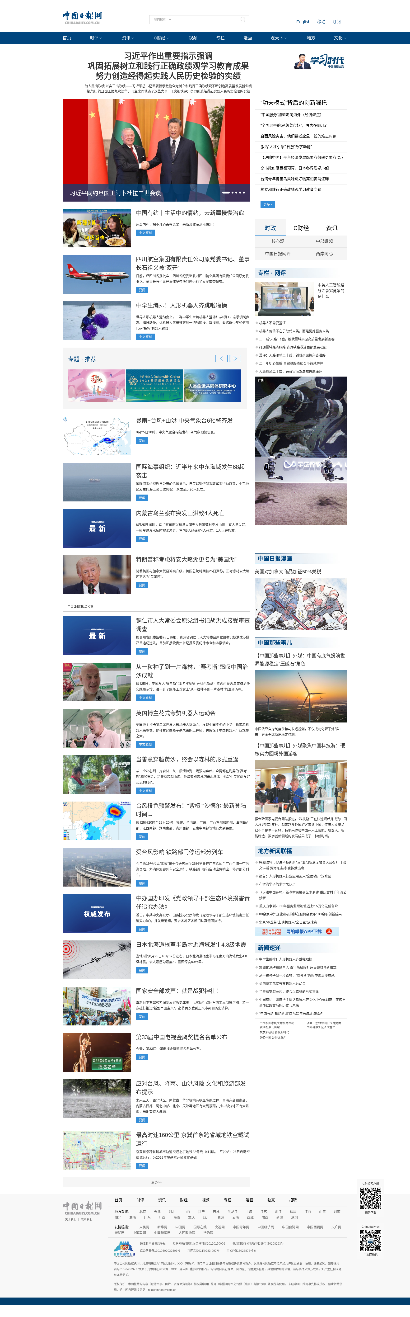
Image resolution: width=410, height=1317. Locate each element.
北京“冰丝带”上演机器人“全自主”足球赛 (288, 922)
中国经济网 (265, 1227)
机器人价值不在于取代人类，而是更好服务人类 (294, 331)
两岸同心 (324, 253)
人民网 (144, 1227)
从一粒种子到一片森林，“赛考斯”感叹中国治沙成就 (297, 975)
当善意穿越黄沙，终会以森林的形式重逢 (187, 759)
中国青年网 (241, 1227)
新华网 (162, 1227)
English (303, 21)
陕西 (265, 1217)
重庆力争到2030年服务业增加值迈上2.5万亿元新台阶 (298, 906)
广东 (147, 1217)
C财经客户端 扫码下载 (371, 1198)
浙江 (278, 1211)
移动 (321, 21)
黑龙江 (233, 1211)
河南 (337, 1211)
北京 (142, 1211)
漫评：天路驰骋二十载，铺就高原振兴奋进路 (292, 355)
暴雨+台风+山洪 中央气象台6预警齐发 (184, 420)
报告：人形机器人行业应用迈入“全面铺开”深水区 (295, 876)
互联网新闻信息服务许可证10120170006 (199, 1243)
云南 (235, 1217)
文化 (338, 38)
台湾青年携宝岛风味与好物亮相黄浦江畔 (295, 179)
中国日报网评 (278, 253)
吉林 (216, 1211)
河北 (172, 1211)
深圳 (294, 1217)
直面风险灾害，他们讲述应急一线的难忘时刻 (298, 136)
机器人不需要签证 (272, 323)
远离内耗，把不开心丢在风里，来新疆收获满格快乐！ (176, 224)
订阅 (336, 21)
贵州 (221, 1217)
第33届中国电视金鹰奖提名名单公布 (182, 1037)
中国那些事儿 (275, 642)
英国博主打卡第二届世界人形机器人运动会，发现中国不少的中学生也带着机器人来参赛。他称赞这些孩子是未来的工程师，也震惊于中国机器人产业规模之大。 (192, 730)
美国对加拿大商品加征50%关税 (288, 571)
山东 (322, 1211)
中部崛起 (324, 241)
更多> (267, 204)
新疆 (279, 1217)
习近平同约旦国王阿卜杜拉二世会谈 (115, 193)
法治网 (208, 1233)
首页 (67, 38)
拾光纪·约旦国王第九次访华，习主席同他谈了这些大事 (127, 91)
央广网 (336, 1227)
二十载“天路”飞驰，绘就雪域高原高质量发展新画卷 (297, 339)
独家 (271, 1200)
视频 (193, 38)
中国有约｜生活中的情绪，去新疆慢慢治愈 (190, 213)
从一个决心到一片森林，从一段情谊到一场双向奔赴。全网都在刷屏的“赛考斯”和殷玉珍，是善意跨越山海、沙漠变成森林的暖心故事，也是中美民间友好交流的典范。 (193, 776)
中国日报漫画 (275, 558)
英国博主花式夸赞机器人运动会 (176, 713)
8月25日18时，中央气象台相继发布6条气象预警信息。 (176, 432)
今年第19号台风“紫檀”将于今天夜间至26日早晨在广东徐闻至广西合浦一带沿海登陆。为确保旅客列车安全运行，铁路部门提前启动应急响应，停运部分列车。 (192, 869)
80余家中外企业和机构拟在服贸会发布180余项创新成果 (300, 914)
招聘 (293, 1200)
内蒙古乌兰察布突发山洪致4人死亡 (180, 513)
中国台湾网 (290, 1227)
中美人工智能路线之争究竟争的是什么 (331, 290)
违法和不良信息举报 (153, 1243)
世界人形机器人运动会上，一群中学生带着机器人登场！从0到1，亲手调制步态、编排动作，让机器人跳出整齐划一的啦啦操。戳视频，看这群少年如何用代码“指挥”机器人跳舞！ (192, 322)
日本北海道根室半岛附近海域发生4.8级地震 (191, 944)
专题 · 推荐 (82, 359)
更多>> (156, 1182)
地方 (311, 38)
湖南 (132, 1217)
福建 (293, 1211)
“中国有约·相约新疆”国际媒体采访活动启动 (290, 1013)
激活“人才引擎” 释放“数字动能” (286, 147)
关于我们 (70, 1219)
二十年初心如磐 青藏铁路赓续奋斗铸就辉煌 (291, 363)
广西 (162, 1217)
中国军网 (139, 1233)
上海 (249, 1211)
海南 (176, 1217)
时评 (94, 38)
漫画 (247, 38)
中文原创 (145, 233)
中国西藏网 (315, 1227)
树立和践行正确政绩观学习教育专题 (291, 190)
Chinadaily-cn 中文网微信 (371, 1240)
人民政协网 (187, 1233)
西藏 (250, 1217)
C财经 (159, 38)
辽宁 (201, 1211)
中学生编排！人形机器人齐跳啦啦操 (181, 305)
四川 (206, 1217)
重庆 (191, 1217)
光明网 (120, 1233)
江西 (307, 1211)
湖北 (118, 1217)
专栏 (220, 38)
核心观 (277, 241)
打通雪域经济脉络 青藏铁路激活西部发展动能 (292, 347)
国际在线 (200, 1227)
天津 (157, 1211)
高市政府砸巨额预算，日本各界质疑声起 (295, 168)
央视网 (220, 1227)
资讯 (126, 38)
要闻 (142, 290)
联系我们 (86, 1219)
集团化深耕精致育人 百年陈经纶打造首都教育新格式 (297, 967)
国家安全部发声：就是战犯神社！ (178, 991)
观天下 (276, 38)
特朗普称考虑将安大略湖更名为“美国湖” (186, 559)
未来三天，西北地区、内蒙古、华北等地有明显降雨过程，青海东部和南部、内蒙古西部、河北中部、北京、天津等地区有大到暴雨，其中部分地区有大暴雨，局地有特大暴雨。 (192, 1106)
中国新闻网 (162, 1233)
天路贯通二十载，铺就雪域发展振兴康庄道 (290, 371)
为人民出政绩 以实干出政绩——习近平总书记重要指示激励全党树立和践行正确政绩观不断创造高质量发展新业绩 (168, 86)
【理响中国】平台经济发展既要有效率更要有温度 (302, 158)
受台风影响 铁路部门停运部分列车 (179, 852)
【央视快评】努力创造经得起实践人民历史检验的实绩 (210, 91)
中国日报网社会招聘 (80, 606)
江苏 (263, 1211)
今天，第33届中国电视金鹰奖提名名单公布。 (169, 1049)
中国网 (180, 1227)
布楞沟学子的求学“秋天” (277, 884)
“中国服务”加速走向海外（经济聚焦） (292, 115)
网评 (280, 273)
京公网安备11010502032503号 (160, 1250)
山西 (186, 1211)
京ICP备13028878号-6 (241, 1250)
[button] (226, 193)
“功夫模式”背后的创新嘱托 (294, 102)
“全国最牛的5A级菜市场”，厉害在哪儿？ (294, 125)
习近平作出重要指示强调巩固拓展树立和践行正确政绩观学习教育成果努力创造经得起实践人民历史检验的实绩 (168, 66)
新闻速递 (269, 948)
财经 (184, 1200)
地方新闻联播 (275, 851)
